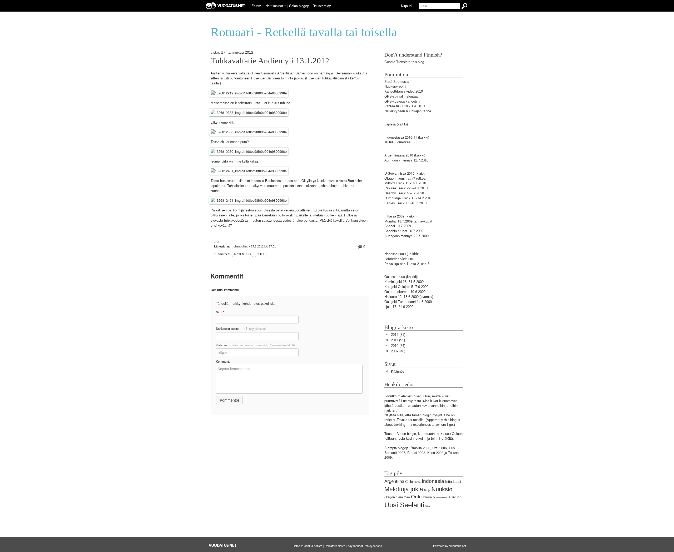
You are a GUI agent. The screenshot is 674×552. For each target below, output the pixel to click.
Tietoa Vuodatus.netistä (307, 546)
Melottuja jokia (403, 489)
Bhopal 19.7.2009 (397, 226)
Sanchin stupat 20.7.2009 (403, 231)
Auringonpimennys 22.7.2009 (406, 236)
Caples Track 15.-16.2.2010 (405, 203)
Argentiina (242, 254)
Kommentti (223, 361)
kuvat (428, 221)
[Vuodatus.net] (222, 545)
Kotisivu (255, 345)
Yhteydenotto (373, 546)
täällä (215, 83)
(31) (398, 335)
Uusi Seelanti (404, 505)
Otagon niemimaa (397, 178)
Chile (261, 254)
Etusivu (256, 5)
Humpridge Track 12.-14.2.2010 (408, 198)
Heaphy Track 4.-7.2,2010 (404, 193)
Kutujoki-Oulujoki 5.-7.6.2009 (406, 287)
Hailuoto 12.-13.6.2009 (401, 297)
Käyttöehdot (355, 546)
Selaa (299, 5)
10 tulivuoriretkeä (397, 142)
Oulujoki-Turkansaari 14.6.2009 (408, 302)
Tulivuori (454, 497)
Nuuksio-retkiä (395, 86)
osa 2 (414, 264)
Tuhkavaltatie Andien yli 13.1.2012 (270, 60)
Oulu (416, 496)
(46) (398, 351)
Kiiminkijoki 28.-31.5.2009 (404, 282)
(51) (398, 340)
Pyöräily (429, 497)
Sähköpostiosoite (241, 328)
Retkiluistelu (441, 498)
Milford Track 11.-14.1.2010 (405, 183)
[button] (285, 6)
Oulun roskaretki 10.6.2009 (404, 292)
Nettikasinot (274, 5)
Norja (427, 490)
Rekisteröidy (322, 5)
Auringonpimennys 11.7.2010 (406, 160)
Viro (427, 506)
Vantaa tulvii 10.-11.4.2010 (404, 106)
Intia (448, 482)
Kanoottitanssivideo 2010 (403, 91)
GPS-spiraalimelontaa (401, 96)
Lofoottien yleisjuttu (399, 259)
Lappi (457, 482)
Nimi (220, 312)
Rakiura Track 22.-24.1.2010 (406, 188)
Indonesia (433, 481)
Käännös (397, 371)
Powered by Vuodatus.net (449, 546)
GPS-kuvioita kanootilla (402, 101)
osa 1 (404, 264)
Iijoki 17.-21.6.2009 (398, 307)
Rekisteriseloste (335, 546)
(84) (398, 346)
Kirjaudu (407, 5)
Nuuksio (442, 489)
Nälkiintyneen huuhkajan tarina (407, 111)
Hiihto (417, 481)
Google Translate (397, 62)
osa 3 (425, 264)
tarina (418, 221)
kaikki (402, 124)
